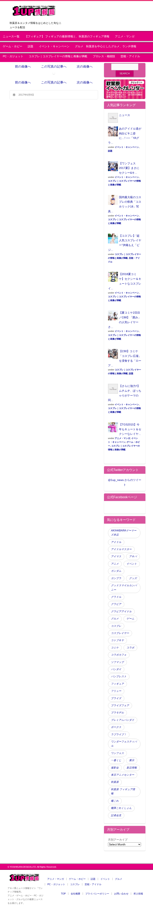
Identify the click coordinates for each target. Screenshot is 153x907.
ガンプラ (116, 578)
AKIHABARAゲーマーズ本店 (123, 532)
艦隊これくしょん (121, 808)
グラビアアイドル (121, 611)
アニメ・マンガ (124, 36)
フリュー (116, 691)
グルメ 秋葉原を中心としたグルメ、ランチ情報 (107, 46)
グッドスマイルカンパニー (124, 587)
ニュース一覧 (11, 36)
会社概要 (75, 893)
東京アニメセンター (122, 774)
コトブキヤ (117, 640)
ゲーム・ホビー (12, 46)
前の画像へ (23, 66)
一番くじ (116, 760)
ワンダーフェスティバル (124, 743)
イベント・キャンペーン (54, 46)
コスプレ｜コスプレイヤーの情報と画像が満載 (58, 56)
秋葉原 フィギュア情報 (123, 791)
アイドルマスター (121, 549)
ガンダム (116, 571)
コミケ (115, 647)
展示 (131, 760)
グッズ (133, 578)
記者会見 (116, 815)
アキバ (133, 556)
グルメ (115, 618)
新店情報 (132, 767)
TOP (63, 893)
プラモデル (117, 712)
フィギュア (117, 683)
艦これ (115, 800)
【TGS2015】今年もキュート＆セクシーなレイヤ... (130, 429)
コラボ (130, 647)
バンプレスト (119, 676)
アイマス (116, 556)
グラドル (116, 597)
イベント (132, 563)
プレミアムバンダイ (122, 720)
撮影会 (115, 767)
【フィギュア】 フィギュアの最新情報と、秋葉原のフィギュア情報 (67, 36)
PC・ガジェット (13, 56)
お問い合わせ (121, 893)
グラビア (116, 604)
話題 (30, 46)
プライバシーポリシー (97, 893)
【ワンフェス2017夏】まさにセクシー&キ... (129, 168)
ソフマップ (117, 662)
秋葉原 (115, 782)
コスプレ (116, 626)
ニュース (124, 115)
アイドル (116, 542)
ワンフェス (117, 753)
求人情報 (138, 893)
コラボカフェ (119, 654)
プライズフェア (120, 705)
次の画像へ (85, 66)
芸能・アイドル (130, 56)
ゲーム (130, 618)
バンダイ (116, 669)
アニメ (115, 563)
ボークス (116, 727)
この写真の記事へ (54, 66)
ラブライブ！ (119, 734)
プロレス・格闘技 (104, 56)
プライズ (116, 698)
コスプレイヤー (120, 633)
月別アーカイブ (118, 839)
